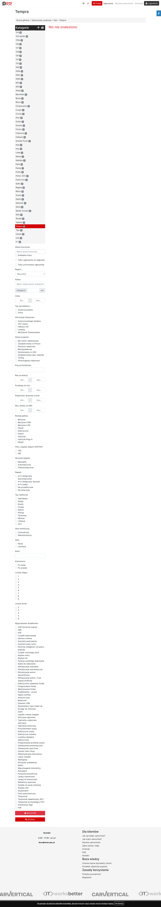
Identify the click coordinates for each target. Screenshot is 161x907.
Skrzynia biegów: (22, 458)
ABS (20, 630)
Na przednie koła (25, 487)
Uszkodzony (23, 532)
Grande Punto (23, 141)
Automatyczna (24, 464)
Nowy (20, 543)
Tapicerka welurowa (27, 726)
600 (18, 83)
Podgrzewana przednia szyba (31, 743)
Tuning (21, 358)
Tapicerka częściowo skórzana (27, 721)
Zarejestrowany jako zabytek (31, 355)
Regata (20, 187)
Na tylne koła (24, 490)
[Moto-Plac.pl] (7, 3)
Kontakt (85, 855)
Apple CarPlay (24, 695)
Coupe (20, 110)
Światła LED (23, 788)
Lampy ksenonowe (26, 776)
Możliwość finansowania (29, 332)
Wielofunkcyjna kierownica (30, 754)
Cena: (17, 296)
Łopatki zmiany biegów (28, 714)
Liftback (21, 521)
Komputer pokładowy (27, 762)
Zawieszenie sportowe (28, 748)
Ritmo (19, 191)
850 (18, 86)
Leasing (21, 329)
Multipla (20, 160)
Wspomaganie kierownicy (29, 768)
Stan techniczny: (22, 528)
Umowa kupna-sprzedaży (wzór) (97, 863)
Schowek (139, 3)
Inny (18, 148)
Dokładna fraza (25, 255)
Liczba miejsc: (21, 572)
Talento (20, 222)
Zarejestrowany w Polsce (29, 343)
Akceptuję (119, 903)
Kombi (20, 504)
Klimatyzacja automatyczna (30, 669)
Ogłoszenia (108, 3)
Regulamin (86, 877)
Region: (18, 269)
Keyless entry (24, 655)
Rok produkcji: (21, 375)
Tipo (19, 230)
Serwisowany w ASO (27, 352)
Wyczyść (31, 813)
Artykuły (86, 849)
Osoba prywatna (25, 310)
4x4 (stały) (23, 484)
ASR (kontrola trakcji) (27, 627)
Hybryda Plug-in (25, 439)
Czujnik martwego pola (28, 652)
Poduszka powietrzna (27, 774)
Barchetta (21, 94)
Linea (19, 152)
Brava (19, 98)
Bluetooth (22, 700)
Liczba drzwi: (21, 603)
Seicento (21, 203)
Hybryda (22, 436)
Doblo (19, 121)
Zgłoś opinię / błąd (90, 845)
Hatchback (23, 498)
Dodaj (98, 3)
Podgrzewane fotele (27, 686)
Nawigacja (22, 759)
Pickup (21, 512)
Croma (20, 114)
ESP (19, 633)
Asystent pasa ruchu (27, 644)
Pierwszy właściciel (26, 346)
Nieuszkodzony (25, 535)
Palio (19, 164)
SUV (20, 524)
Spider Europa (23, 211)
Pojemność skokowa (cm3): (27, 395)
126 (18, 44)
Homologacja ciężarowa (29, 360)
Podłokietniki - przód (27, 692)
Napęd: (18, 472)
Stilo (19, 214)
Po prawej (22, 568)
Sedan (20, 501)
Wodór (21, 442)
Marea (19, 156)
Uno (18, 238)
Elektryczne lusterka (27, 734)
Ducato (20, 125)
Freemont (21, 133)
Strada (20, 218)
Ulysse (20, 234)
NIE (19, 453)
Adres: (18, 279)
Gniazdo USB (24, 703)
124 (18, 32)
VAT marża (23, 324)
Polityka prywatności (91, 874)
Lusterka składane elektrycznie (26, 738)
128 (18, 52)
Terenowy (22, 515)
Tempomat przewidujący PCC (31, 802)
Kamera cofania (25, 638)
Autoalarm (22, 771)
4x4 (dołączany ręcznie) (29, 481)
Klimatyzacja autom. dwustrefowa (27, 673)
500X (19, 79)
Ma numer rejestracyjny (28, 341)
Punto (19, 172)
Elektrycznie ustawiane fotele (31, 683)
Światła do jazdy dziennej (29, 785)
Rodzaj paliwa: (21, 416)
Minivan (21, 518)
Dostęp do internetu (27, 709)
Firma (20, 312)
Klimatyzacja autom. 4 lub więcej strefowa (29, 679)
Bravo (19, 102)
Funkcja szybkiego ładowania (31, 661)
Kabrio (21, 510)
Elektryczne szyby (26, 731)
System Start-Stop (26, 751)
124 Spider (21, 36)
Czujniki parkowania (27, 635)
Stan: (17, 540)
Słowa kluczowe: (22, 247)
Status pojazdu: (22, 337)
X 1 (18, 242)
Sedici (19, 199)
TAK (19, 450)
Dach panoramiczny (27, 793)
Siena (19, 207)
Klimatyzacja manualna (28, 666)
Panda (19, 168)
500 (18, 67)
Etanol (21, 433)
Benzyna (21, 419)
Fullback (20, 137)
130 (18, 55)
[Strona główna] (42, 27)
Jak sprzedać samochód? (93, 836)
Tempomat (22, 796)
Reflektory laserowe (27, 782)
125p (19, 40)
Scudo (19, 195)
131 (18, 59)
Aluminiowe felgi (25, 805)
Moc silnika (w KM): (24, 405)
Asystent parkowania (27, 641)
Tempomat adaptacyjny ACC (31, 799)
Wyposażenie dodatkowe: (26, 623)
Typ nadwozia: (21, 495)
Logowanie (152, 3)
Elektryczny (23, 431)
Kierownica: (20, 561)
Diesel (20, 428)
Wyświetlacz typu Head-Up (30, 706)
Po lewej (21, 565)
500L (19, 75)
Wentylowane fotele (27, 689)
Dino (19, 117)
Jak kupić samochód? (92, 839)
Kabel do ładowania (26, 664)
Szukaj (31, 819)
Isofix (20, 712)
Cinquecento (22, 106)
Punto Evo (21, 180)
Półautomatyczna (25, 467)
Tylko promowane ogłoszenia (31, 264)
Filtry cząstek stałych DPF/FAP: (29, 447)
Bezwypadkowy (25, 349)
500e (19, 71)
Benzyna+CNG (24, 422)
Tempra (20, 226)
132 (18, 63)
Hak (19, 807)
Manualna (22, 462)
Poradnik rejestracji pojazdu (94, 866)
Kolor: (17, 551)
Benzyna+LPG (24, 425)
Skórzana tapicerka (26, 717)
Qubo (19, 183)
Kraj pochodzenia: (23, 365)
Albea (19, 90)
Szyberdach (23, 790)
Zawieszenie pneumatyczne (30, 745)
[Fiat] (38, 27)
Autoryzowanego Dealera (29, 321)
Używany (22, 546)
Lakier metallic (24, 757)
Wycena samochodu (124, 3)
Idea (19, 145)
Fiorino (20, 129)
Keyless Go (23, 658)
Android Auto (24, 697)
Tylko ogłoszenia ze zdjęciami (31, 260)
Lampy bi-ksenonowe (27, 779)
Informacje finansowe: (25, 317)
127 (18, 48)
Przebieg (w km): (22, 385)
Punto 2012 (22, 176)
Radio (20, 765)
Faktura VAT (23, 327)
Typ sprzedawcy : (23, 306)
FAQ (84, 852)
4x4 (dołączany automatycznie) (25, 477)
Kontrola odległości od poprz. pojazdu (31, 648)
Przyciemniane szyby (27, 728)
